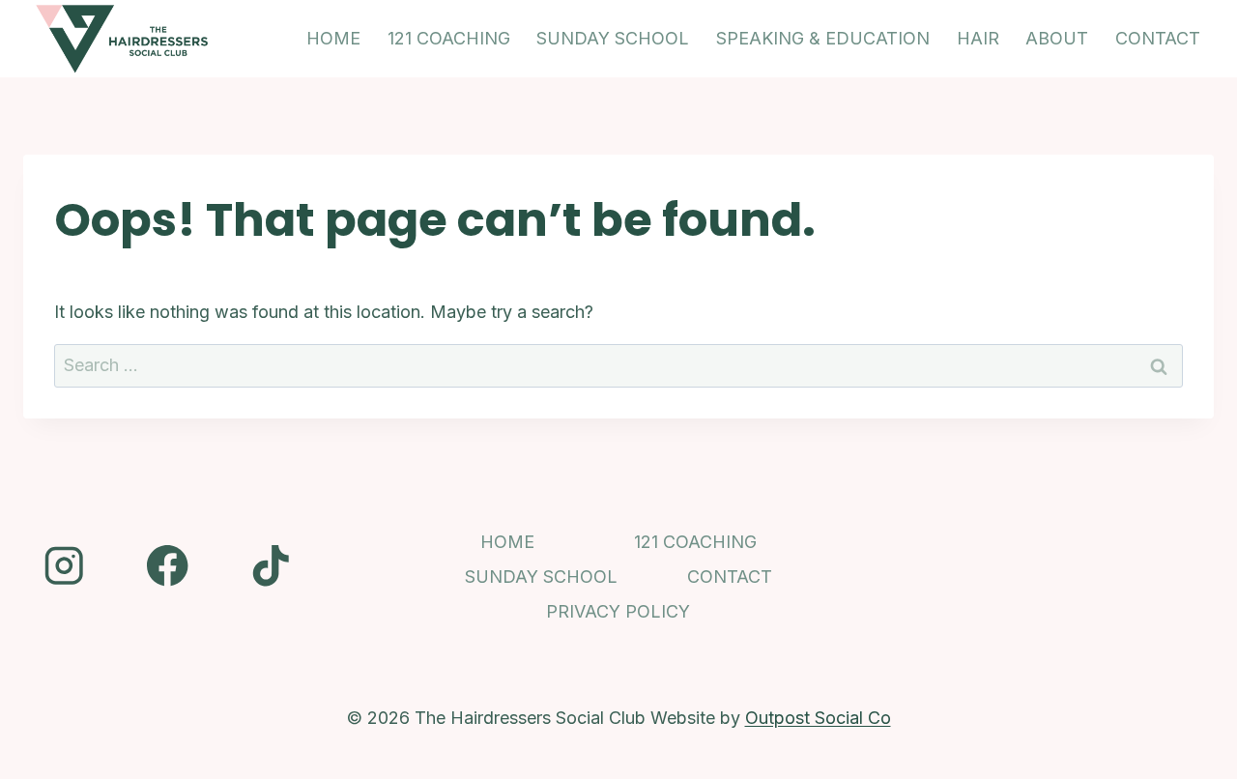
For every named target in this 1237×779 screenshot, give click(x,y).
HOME (333, 38)
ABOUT (1056, 38)
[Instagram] (64, 566)
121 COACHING (449, 38)
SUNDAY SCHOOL (612, 38)
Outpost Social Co (818, 717)
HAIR (978, 38)
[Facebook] (168, 566)
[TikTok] (271, 566)
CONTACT (1157, 38)
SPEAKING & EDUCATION (823, 38)
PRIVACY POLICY (618, 611)
